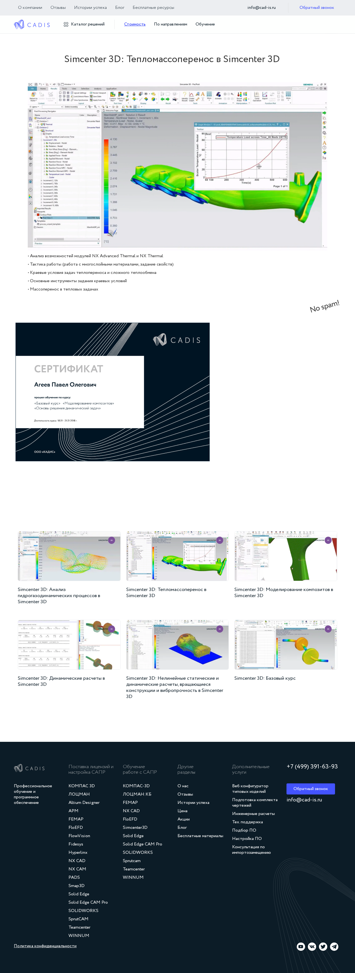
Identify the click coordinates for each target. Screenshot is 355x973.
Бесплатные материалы (200, 836)
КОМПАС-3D (136, 786)
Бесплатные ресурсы (153, 8)
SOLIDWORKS (83, 911)
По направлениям (170, 24)
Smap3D (77, 886)
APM (73, 811)
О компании (30, 8)
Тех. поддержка (247, 822)
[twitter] (323, 947)
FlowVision (79, 836)
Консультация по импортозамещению (251, 850)
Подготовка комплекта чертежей (255, 803)
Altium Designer (84, 803)
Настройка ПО (247, 839)
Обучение (205, 24)
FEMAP (76, 819)
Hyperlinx (78, 852)
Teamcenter (79, 927)
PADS (74, 877)
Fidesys (76, 844)
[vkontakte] (312, 947)
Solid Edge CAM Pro (88, 902)
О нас (183, 786)
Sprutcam (132, 861)
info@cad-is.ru (261, 8)
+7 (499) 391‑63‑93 (312, 767)
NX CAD (77, 861)
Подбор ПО (244, 830)
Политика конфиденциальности (45, 946)
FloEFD (76, 828)
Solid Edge (79, 894)
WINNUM (79, 936)
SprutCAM (78, 919)
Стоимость (135, 24)
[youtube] (301, 947)
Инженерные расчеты (253, 814)
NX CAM (77, 869)
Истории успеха (90, 8)
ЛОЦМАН (79, 794)
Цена (182, 811)
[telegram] (334, 947)
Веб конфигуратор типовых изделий (250, 789)
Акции (184, 819)
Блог (119, 8)
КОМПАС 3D (82, 786)
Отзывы (58, 8)
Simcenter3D (135, 828)
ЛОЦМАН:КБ (137, 794)
